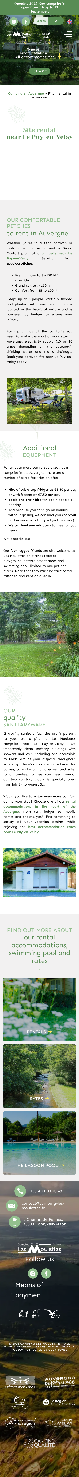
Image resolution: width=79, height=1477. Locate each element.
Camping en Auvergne (26, 93)
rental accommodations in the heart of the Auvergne (39, 806)
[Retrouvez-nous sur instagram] (13, 21)
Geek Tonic (58, 1349)
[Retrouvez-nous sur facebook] (25, 21)
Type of (33, 51)
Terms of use (47, 1346)
